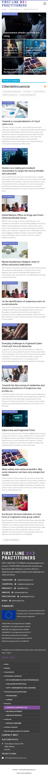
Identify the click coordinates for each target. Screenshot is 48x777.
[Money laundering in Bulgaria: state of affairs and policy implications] (15, 250)
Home (6, 664)
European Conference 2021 (17, 707)
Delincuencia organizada (12, 91)
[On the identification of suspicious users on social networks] (15, 289)
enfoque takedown (13, 723)
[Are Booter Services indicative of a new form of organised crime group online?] (15, 502)
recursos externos (14, 711)
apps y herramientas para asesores (21, 688)
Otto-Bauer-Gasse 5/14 (14, 744)
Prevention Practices (10, 95)
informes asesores (11, 727)
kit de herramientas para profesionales (22, 680)
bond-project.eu (18, 600)
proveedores (11, 696)
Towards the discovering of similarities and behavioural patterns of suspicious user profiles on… (23, 388)
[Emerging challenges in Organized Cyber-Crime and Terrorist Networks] (15, 331)
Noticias (7, 668)
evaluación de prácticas (16, 684)
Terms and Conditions (24, 773)
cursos (9, 700)
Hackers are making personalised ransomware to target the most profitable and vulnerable (23, 171)
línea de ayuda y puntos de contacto (16, 731)
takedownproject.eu (25, 580)
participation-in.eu (27, 596)
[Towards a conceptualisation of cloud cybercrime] (15, 109)
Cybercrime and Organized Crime (18, 430)
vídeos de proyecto (14, 715)
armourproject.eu (21, 592)
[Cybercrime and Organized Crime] (15, 418)
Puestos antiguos (11, 540)
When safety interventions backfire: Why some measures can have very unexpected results (23, 472)
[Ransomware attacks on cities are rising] (24, 25)
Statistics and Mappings (27, 95)
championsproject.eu (26, 584)
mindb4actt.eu (22, 588)
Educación (27, 91)
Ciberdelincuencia (10, 14)
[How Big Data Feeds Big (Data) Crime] (35, 66)
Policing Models (39, 91)
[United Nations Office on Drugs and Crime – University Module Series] (15, 203)
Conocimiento (8, 103)
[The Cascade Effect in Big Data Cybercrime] (13, 66)
